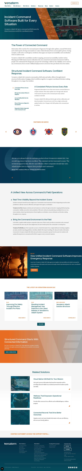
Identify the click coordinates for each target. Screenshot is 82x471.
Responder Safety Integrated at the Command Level (22, 109)
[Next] (76, 131)
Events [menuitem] (51, 6)
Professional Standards (38, 456)
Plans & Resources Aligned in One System (22, 104)
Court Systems (22, 452)
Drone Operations (37, 448)
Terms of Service (40, 467)
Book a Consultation (11, 352)
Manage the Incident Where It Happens (22, 93)
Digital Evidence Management (40, 455)
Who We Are (26, 6)
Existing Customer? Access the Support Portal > (30, 434)
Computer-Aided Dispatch (39, 447)
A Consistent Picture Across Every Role (21, 88)
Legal (44, 467)
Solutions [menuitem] (33, 6)
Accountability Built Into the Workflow (21, 99)
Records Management (38, 449)
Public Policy (48, 467)
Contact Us (74, 3)
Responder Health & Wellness (40, 458)
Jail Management (37, 451)
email (70, 460)
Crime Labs (21, 449)
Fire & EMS (21, 447)
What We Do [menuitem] (8, 6)
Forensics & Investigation (39, 459)
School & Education (23, 451)
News (46, 6)
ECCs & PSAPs (22, 448)
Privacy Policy (33, 467)
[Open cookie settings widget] (2, 468)
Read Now (34, 270)
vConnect (68, 449)
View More (41, 324)
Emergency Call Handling (39, 445)
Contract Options (52, 445)
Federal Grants (52, 447)
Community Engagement (39, 452)
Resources (40, 6)
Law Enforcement (22, 445)
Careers (57, 6)
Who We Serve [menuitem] (16, 6)
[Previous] (5, 131)
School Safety (37, 460)
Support (67, 446)
